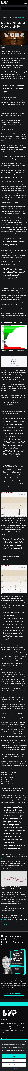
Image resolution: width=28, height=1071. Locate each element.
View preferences (14, 1064)
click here (4, 920)
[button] (25, 1041)
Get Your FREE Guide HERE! (14, 993)
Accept (14, 1056)
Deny (14, 1060)
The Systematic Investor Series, (10, 859)
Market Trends (21, 17)
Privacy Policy (14, 1068)
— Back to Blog (5, 14)
